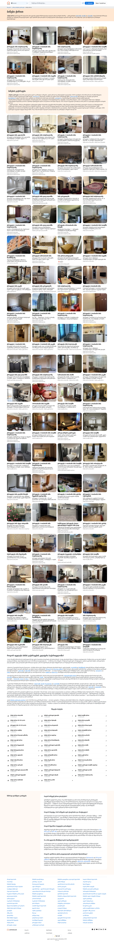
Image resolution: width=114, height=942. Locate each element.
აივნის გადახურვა (36, 910)
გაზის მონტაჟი (61, 881)
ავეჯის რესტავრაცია (88, 901)
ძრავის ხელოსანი (11, 879)
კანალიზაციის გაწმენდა (89, 903)
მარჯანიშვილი (12, 98)
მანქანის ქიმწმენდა (88, 920)
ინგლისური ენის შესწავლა (64, 910)
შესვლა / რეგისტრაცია (101, 3)
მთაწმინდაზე (82, 667)
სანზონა (48, 672)
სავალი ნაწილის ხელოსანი (90, 879)
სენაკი (26, 678)
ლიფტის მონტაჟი (62, 908)
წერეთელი (48, 669)
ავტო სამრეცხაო (36, 886)
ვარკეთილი (58, 98)
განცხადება (90, 3)
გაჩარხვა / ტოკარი (37, 881)
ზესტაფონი (16, 678)
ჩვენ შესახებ (49, 930)
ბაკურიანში (56, 683)
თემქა (8, 672)
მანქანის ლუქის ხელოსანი (39, 896)
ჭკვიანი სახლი (36, 908)
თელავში (9, 677)
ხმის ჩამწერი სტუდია (12, 917)
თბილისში (78, 15)
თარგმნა (60, 915)
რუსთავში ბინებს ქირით (70, 675)
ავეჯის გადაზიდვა (87, 898)
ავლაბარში (74, 667)
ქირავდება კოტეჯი (11, 925)
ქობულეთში (37, 683)
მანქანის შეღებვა (11, 884)
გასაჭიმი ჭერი (61, 905)
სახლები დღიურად (88, 922)
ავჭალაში (20, 670)
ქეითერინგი (10, 915)
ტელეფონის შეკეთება (12, 920)
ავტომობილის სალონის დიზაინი (66, 884)
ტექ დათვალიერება (12, 896)
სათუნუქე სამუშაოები (12, 889)
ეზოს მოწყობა (35, 903)
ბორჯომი (91, 687)
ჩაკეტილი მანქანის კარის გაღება (15, 893)
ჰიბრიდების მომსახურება (89, 891)
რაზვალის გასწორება (63, 891)
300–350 (54, 831)
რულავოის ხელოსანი (12, 891)
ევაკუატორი (61, 898)
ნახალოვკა (55, 672)
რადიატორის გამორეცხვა (64, 889)
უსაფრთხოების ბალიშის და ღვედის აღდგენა (94, 893)
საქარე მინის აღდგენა (88, 886)
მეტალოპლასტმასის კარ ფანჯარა (16, 905)
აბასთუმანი (98, 687)
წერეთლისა (89, 857)
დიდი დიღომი (73, 96)
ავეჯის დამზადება (62, 901)
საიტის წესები (49, 933)
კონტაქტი (70, 933)
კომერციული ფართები (38, 925)
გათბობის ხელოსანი (12, 903)
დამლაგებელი (11, 898)
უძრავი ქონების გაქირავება (18, 7)
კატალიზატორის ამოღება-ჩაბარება (41, 891)
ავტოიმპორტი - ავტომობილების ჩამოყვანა (43, 889)
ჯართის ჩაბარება (36, 898)
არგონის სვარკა (87, 881)
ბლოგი (69, 930)
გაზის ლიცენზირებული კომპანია (91, 908)
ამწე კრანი (9, 913)
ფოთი (21, 678)
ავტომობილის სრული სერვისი (15, 886)
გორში (41, 677)
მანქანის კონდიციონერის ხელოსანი (67, 896)
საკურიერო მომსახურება (13, 901)
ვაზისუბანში (87, 861)
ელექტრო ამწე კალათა (89, 910)
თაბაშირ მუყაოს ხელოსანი (39, 905)
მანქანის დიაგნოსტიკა (38, 879)
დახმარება (27, 933)
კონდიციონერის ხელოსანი (90, 917)
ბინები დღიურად (62, 922)
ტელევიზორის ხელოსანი (64, 917)
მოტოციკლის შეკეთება (38, 884)
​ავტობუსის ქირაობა (63, 913)
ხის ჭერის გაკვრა (87, 905)
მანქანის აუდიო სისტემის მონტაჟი (91, 896)
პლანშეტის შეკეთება (37, 920)
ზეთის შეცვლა (86, 884)
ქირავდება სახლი (36, 922)
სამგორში (27, 670)
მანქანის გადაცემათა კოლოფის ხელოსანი (69, 879)
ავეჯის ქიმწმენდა (62, 920)
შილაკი (34, 913)
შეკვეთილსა (48, 683)
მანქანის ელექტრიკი (37, 893)
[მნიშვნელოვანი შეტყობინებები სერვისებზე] (83, 3)
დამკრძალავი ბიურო (37, 917)
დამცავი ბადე (35, 915)
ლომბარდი (86, 915)
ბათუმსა (84, 15)
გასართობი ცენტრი (88, 913)
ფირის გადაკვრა (62, 886)
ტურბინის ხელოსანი (63, 893)
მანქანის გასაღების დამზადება (91, 889)
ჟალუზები (9, 910)
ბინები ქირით (10, 922)
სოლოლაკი (36, 96)
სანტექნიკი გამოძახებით (64, 903)
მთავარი (9, 7)
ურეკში (43, 683)
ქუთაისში (90, 15)
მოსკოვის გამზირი (58, 669)
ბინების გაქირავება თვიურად (17, 700)
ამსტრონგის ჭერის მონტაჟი (14, 908)
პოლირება (10, 881)
